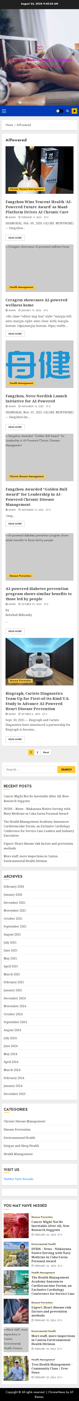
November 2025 (15, 910)
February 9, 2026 (31, 217)
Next (46, 752)
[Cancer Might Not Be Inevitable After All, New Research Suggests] (16, 1225)
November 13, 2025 (32, 510)
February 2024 (14, 1078)
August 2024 (12, 1030)
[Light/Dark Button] (59, 111)
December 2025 (15, 903)
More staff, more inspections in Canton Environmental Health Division (53, 1340)
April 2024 (11, 1062)
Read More (15, 238)
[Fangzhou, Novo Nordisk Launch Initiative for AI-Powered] (39, 364)
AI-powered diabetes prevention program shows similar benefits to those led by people (39, 593)
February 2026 (14, 887)
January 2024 (13, 1086)
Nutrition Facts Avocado (18, 1179)
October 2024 (13, 1014)
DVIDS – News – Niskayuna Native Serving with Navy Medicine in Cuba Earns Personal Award (51, 1255)
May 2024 (10, 1054)
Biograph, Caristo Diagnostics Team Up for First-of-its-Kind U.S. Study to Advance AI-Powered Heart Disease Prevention (37, 701)
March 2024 (12, 1070)
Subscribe (74, 111)
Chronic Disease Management (27, 189)
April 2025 (11, 966)
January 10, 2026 (31, 310)
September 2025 (15, 926)
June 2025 (10, 950)
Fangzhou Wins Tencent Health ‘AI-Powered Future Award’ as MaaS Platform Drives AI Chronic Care (39, 206)
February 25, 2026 (45, 1320)
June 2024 (10, 1046)
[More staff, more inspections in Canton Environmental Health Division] (16, 1339)
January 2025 (13, 990)
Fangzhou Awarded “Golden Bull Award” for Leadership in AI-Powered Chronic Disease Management (36, 497)
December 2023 (15, 1094)
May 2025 (10, 958)
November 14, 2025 (32, 406)
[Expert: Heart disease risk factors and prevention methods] (16, 1311)
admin (12, 217)
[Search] (67, 110)
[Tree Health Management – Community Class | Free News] (16, 1368)
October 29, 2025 (31, 604)
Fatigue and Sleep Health (21, 1146)
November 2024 (15, 1006)
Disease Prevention (20, 576)
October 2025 (13, 919)
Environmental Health (19, 1138)
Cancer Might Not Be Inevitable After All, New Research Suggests (50, 1226)
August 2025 (12, 934)
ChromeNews (56, 1392)
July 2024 (10, 1038)
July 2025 (10, 942)
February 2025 (14, 982)
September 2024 (15, 1022)
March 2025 (12, 974)
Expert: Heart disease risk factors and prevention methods (51, 1311)
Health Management (21, 287)
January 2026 (13, 895)
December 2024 (15, 998)
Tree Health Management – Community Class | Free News (52, 1368)
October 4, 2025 (30, 714)
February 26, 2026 (45, 1235)
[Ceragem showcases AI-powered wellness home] (39, 268)
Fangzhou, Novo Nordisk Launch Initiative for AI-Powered (36, 398)
